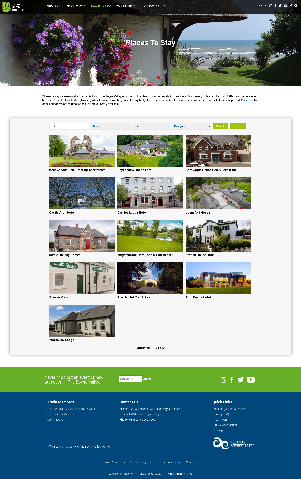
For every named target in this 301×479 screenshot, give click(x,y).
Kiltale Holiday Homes (65, 255)
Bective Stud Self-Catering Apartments (77, 170)
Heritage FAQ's (222, 414)
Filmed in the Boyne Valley (166, 462)
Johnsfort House (198, 212)
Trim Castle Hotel (198, 297)
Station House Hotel (200, 255)
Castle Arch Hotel (62, 212)
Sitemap (218, 430)
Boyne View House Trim (134, 170)
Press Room (220, 419)
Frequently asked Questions (229, 409)
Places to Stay (101, 5)
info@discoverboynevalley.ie (144, 414)
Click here (247, 100)
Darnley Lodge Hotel (132, 212)
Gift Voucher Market (225, 425)
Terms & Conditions (113, 462)
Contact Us (193, 462)
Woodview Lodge (61, 340)
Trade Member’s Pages (61, 414)
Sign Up (147, 379)
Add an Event (55, 419)
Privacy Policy (137, 462)
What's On (53, 5)
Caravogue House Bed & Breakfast (211, 170)
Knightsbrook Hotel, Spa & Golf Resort (145, 255)
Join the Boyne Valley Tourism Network (71, 409)
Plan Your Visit (152, 7)
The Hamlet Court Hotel (134, 297)
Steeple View (58, 297)
